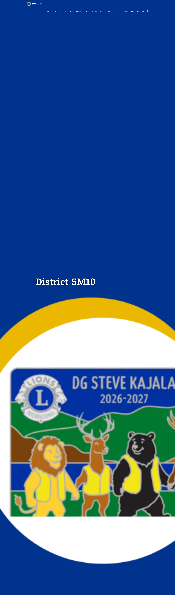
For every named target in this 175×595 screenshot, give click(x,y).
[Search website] (147, 11)
